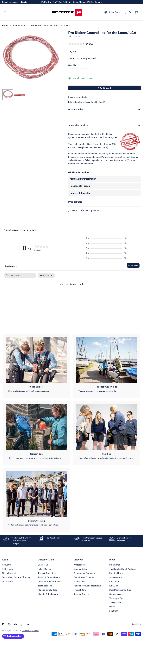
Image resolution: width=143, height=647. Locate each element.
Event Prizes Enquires (84, 577)
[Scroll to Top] (138, 632)
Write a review (133, 265)
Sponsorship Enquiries (84, 573)
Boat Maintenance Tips (120, 590)
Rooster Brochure (82, 594)
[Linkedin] (28, 624)
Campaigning (115, 594)
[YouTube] (15, 624)
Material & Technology (48, 594)
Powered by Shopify (30, 631)
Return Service (44, 569)
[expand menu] (5, 12)
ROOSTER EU (15, 631)
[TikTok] (22, 624)
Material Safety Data (47, 590)
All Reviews (7, 569)
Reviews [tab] (11, 266)
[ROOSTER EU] (67, 12)
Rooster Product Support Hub (87, 586)
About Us (6, 565)
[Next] (53, 60)
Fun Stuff (113, 611)
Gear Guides (79, 581)
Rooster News (116, 573)
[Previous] (9, 60)
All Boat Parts (19, 25)
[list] (31, 59)
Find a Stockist (9, 573)
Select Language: (10, 2)
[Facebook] (3, 624)
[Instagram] (9, 624)
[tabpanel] (71, 294)
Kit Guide (113, 586)
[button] (136, 12)
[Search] (124, 12)
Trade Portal (7, 581)
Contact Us (43, 565)
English (135, 624)
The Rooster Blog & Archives (122, 569)
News (112, 606)
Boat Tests (114, 581)
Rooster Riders (80, 569)
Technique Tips (116, 598)
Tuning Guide (115, 602)
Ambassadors (80, 565)
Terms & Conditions (47, 573)
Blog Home (114, 565)
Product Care (80, 590)
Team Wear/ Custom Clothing (16, 577)
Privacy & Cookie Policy (49, 577)
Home (5, 25)
